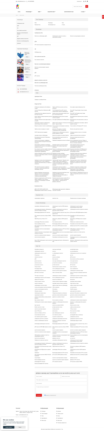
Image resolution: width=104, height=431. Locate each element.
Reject (20, 427)
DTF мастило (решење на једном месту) (27, 68)
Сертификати (60, 418)
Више (27, 56)
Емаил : (17, 414)
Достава (59, 411)
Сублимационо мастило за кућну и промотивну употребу (28, 61)
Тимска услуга (60, 413)
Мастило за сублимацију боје (23, 40)
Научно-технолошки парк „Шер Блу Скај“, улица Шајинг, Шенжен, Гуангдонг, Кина (29, 412)
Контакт (18, 408)
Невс (39, 11)
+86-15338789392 (31, 1)
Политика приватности (62, 422)
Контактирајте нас (69, 11)
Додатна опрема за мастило (22, 38)
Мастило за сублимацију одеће (27, 53)
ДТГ (18, 36)
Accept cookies (8, 427)
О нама (82, 11)
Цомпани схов (55, 198)
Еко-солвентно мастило (21, 30)
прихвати (39, 395)
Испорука (43, 411)
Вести (59, 415)
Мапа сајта (44, 420)
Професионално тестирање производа (78, 198)
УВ (17, 28)
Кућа (19, 11)
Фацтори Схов (51, 11)
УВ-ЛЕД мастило (28, 74)
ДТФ (18, 25)
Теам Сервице (44, 413)
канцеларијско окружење (39, 198)
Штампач (19, 43)
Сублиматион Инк (20, 23)
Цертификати (44, 418)
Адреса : (17, 411)
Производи (28, 11)
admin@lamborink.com (22, 1)
